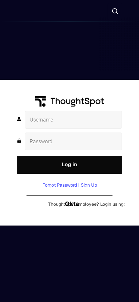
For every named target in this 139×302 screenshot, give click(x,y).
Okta (72, 203)
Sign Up (89, 185)
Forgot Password (59, 185)
